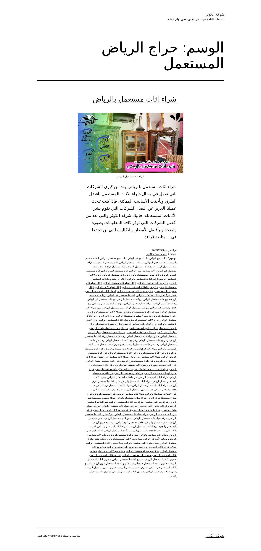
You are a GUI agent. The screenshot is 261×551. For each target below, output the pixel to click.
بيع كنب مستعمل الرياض (136, 307)
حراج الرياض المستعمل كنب (144, 328)
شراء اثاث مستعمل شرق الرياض (137, 361)
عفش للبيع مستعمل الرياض (118, 418)
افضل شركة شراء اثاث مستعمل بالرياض (156, 295)
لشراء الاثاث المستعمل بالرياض (112, 426)
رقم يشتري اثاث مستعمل (113, 344)
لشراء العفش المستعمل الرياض (145, 430)
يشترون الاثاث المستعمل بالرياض (128, 471)
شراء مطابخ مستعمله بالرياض (131, 398)
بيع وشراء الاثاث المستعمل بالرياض (108, 311)
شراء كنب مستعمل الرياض (130, 393)
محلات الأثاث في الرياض (155, 439)
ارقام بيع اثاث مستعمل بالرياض (152, 283)
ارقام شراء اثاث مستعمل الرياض (119, 283)
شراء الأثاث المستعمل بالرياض (122, 377)
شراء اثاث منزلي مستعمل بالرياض (151, 369)
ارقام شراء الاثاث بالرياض (108, 287)
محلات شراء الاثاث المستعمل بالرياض (158, 447)
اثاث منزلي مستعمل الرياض (146, 274)
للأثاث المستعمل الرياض (116, 430)
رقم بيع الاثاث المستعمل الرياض (121, 340)
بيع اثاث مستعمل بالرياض (129, 299)
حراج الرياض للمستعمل (113, 332)
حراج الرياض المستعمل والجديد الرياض (109, 328)
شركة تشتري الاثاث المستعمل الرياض (112, 410)
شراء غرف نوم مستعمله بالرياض (106, 389)
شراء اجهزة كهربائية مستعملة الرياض (114, 369)
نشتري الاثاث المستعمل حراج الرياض (149, 463)
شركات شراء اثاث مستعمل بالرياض (119, 406)
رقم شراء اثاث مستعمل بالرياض (143, 344)
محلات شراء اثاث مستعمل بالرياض (141, 443)
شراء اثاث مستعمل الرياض (151, 352)
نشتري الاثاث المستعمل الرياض (127, 459)
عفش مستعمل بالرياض (156, 422)
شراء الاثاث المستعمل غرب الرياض (113, 385)
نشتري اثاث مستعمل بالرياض (136, 455)
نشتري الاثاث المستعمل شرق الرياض (111, 463)
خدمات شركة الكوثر (157, 254)
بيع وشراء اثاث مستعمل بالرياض (143, 311)
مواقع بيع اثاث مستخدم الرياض (122, 447)
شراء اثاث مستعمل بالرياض (135, 98)
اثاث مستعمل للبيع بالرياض (114, 270)
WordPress (55, 535)
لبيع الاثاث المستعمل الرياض (144, 426)
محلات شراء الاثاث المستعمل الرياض (104, 443)
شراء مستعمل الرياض (105, 393)
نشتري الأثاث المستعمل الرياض (105, 455)
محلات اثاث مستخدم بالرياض (153, 434)
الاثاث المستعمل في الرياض (121, 295)
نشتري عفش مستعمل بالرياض (101, 467)
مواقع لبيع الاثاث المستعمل (111, 451)
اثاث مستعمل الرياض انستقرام (103, 262)
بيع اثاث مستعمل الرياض (155, 299)
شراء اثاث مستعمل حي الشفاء (113, 357)
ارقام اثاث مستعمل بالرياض (116, 274)
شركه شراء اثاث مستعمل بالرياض (151, 418)
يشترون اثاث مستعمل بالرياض (161, 471)
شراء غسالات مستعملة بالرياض (161, 393)
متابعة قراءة (155, 237)
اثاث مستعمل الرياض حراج (163, 266)
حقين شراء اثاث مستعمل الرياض (142, 336)
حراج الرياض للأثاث (167, 332)
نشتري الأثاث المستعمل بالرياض (161, 459)
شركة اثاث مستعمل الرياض (146, 410)
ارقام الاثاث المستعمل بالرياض (142, 279)
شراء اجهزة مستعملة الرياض (129, 373)
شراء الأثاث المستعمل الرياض (153, 377)
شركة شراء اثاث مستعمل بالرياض (131, 414)
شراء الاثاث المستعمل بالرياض (136, 381)
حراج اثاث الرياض (106, 315)
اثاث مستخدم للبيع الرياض (155, 262)
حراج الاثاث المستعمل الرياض (114, 320)
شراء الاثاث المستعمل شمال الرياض (150, 385)
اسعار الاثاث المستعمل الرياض (101, 291)
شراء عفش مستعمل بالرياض (138, 389)
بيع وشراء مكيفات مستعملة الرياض (133, 315)
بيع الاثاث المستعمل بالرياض (138, 303)
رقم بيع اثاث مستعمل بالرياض (153, 340)
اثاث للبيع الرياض (157, 258)
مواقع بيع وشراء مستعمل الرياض (142, 451)
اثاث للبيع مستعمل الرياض (113, 258)
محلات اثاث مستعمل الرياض (124, 434)
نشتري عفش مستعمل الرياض (133, 467)
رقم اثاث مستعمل (116, 336)
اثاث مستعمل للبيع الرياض (142, 270)
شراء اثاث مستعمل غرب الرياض (130, 365)
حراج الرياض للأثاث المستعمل (141, 332)
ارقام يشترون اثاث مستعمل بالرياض (135, 291)
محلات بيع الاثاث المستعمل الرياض (125, 439)
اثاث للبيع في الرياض (137, 258)
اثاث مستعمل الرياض (129, 262)
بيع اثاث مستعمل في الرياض (101, 299)
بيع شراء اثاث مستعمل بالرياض (107, 303)
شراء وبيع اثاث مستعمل (156, 402)
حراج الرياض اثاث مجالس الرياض (140, 324)
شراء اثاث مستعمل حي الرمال (144, 357)
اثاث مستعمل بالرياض (138, 266)
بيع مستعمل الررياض (112, 307)
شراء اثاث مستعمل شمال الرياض (103, 361)
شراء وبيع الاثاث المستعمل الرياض (126, 402)
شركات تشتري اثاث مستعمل (153, 406)
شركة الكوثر (215, 14)
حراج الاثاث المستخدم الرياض (144, 320)
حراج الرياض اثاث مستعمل (109, 324)
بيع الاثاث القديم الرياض (165, 303)
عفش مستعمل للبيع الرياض (130, 422)
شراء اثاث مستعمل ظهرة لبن (162, 365)
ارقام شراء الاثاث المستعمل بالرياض (140, 287)
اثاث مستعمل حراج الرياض (112, 266)
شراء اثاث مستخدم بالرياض (118, 348)
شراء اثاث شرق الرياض (145, 348)
